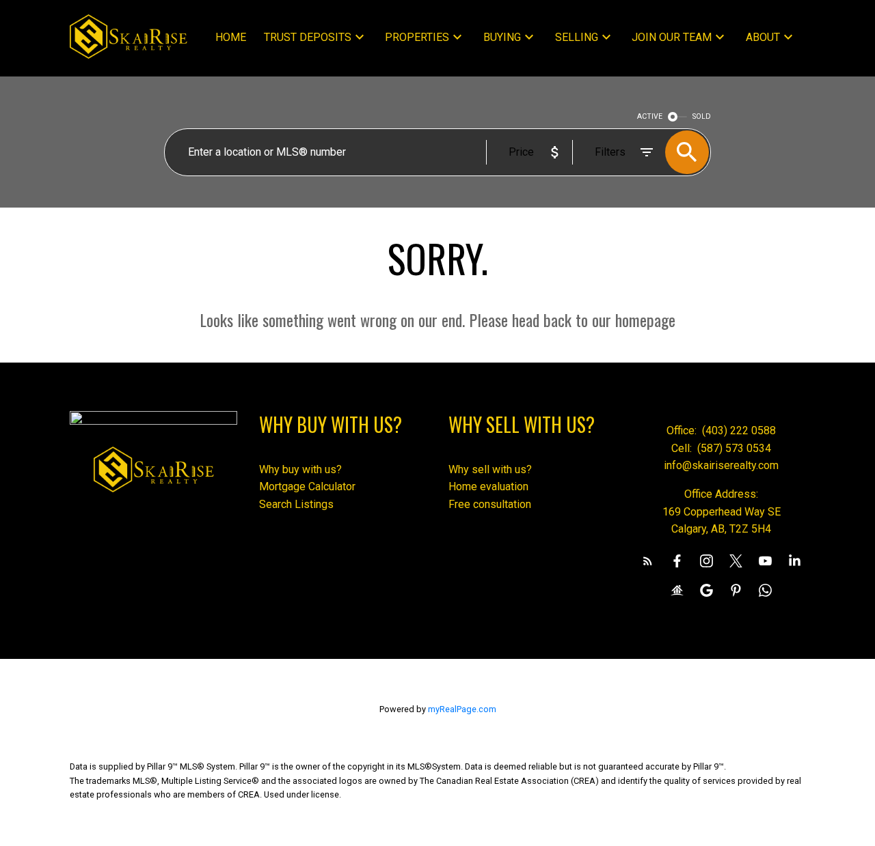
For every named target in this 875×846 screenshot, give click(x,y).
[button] (647, 560)
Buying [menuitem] (502, 37)
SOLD (701, 116)
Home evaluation (488, 486)
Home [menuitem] (230, 37)
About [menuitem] (763, 37)
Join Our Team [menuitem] (672, 37)
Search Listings (296, 504)
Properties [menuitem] (417, 37)
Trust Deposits (307, 37)
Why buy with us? (300, 469)
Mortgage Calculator (307, 486)
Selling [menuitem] (576, 37)
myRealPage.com (462, 709)
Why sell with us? (490, 469)
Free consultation (489, 504)
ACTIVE (649, 116)
